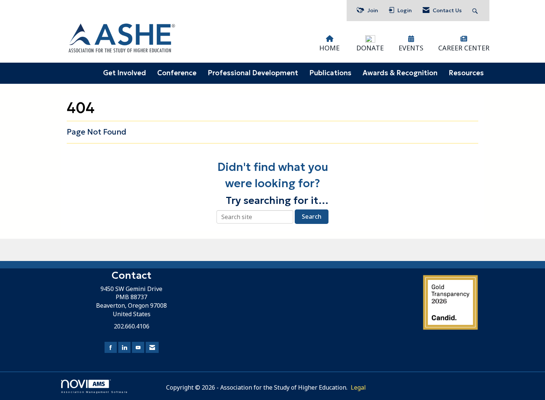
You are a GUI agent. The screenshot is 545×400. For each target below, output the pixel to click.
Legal (358, 387)
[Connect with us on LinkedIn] (124, 347)
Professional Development (253, 73)
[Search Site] (476, 11)
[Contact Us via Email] (152, 347)
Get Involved (124, 73)
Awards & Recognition (400, 73)
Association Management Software (94, 391)
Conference (176, 73)
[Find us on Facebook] (111, 347)
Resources (466, 73)
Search (311, 216)
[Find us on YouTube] (138, 347)
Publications (330, 73)
